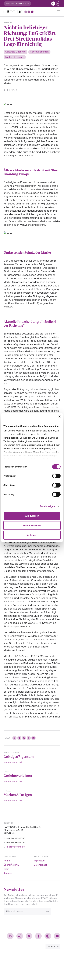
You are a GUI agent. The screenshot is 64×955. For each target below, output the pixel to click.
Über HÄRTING (11, 864)
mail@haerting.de (16, 846)
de (53, 4)
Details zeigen (47, 506)
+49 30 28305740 (16, 838)
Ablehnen (32, 535)
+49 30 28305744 (16, 842)
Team (6, 869)
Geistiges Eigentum (19, 756)
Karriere (8, 873)
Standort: (10, 3)
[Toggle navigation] (58, 11)
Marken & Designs (18, 794)
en (58, 4)
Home (7, 860)
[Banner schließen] (59, 416)
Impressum (39, 860)
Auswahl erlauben (32, 525)
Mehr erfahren (11, 762)
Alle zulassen (32, 515)
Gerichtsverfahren (18, 775)
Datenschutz (40, 864)
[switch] (56, 476)
